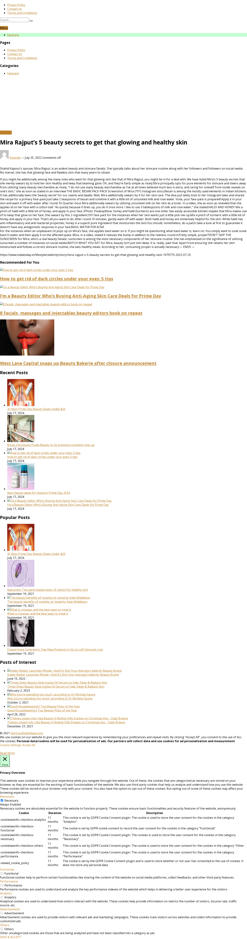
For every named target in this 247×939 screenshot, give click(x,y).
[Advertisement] (123, 103)
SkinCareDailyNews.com (26, 733)
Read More (7, 753)
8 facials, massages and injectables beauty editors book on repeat (71, 313)
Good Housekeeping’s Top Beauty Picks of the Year (42, 710)
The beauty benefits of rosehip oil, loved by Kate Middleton (47, 602)
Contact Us (14, 9)
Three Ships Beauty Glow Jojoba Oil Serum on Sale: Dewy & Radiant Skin (55, 687)
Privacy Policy (16, 5)
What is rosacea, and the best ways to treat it (37, 614)
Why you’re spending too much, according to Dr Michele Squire (49, 698)
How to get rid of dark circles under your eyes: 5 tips (56, 279)
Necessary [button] (7, 797)
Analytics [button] (6, 893)
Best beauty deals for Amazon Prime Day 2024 (38, 493)
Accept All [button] (28, 745)
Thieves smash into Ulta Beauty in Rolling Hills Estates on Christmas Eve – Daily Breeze (66, 722)
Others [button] (4, 925)
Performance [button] (9, 881)
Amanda (14, 158)
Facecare (13, 35)
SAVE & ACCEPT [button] (10, 937)
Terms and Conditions (22, 13)
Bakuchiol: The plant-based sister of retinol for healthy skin (47, 590)
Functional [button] (7, 869)
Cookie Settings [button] (10, 745)
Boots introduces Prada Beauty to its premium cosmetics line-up (50, 445)
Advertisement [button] (10, 909)
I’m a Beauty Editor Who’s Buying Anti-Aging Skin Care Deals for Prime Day (80, 296)
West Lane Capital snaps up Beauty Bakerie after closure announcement (78, 363)
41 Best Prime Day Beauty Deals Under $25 (36, 409)
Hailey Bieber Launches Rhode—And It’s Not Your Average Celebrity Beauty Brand (63, 675)
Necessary (11, 800)
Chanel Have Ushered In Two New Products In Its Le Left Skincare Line (55, 650)
